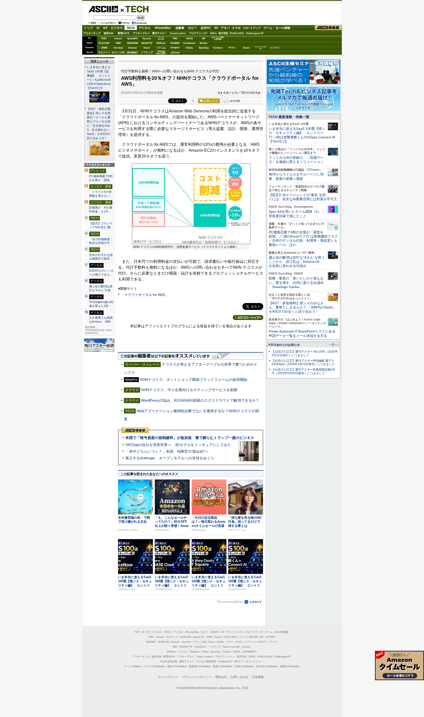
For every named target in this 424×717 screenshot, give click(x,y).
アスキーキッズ (92, 33)
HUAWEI (175, 43)
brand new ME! (231, 646)
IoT (105, 28)
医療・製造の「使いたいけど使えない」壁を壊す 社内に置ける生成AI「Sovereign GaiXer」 (296, 282)
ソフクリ (275, 47)
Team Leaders (205, 656)
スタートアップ (251, 28)
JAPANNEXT (132, 52)
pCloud (175, 52)
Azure (146, 47)
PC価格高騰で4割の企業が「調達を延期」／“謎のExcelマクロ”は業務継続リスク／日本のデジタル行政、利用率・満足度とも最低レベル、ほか (303, 238)
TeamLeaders (178, 33)
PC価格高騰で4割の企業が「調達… (101, 178)
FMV (103, 38)
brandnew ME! (161, 52)
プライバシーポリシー (197, 677)
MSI (175, 38)
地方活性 (223, 33)
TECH (134, 9)
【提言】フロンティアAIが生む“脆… (101, 225)
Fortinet (217, 47)
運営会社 (221, 677)
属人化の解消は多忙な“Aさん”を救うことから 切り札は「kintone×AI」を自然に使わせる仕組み (297, 261)
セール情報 (283, 28)
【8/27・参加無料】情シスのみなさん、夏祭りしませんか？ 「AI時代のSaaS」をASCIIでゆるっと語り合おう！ (302, 307)
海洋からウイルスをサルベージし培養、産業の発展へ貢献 (296, 176)
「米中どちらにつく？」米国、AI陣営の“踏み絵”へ (167, 451)
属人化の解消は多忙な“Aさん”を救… (101, 288)
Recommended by (230, 602)
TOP (137, 632)
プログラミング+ (198, 33)
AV (216, 28)
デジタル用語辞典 (206, 661)
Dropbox (175, 47)
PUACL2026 (237, 33)
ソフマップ (147, 52)
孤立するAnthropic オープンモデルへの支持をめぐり (169, 458)
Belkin (203, 43)
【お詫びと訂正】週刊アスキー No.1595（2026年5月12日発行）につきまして (305, 353)
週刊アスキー (159, 33)
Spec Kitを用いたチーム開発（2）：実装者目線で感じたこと (297, 214)
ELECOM (104, 43)
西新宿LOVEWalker (200, 666)
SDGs (213, 33)
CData (189, 47)
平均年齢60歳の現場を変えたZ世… (101, 304)
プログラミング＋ (225, 656)
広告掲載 (258, 677)
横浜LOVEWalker (177, 666)
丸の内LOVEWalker (267, 666)
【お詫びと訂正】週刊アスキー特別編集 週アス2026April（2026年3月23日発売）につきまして (303, 362)
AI (97, 28)
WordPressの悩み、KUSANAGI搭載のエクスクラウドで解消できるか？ (200, 400)
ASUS (189, 38)
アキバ (225, 28)
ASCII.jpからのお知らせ (284, 344)
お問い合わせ (239, 677)
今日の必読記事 (168, 661)
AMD (118, 43)
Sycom (147, 38)
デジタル (145, 28)
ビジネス (117, 28)
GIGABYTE (146, 43)
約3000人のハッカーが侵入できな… (101, 272)
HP (203, 38)
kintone (132, 47)
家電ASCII (123, 33)
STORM (270, 637)
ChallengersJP (255, 33)
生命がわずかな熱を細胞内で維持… (101, 257)
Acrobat (118, 47)
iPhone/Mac (163, 28)
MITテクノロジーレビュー (248, 661)
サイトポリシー (168, 677)
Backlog (204, 47)
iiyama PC (198, 637)
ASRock (161, 43)
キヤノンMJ (118, 52)
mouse (118, 38)
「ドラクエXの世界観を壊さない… (101, 194)
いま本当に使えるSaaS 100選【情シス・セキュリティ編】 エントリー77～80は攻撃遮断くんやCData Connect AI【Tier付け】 (302, 135)
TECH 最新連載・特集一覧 (288, 117)
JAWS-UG (163, 641)
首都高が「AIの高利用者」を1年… (100, 209)
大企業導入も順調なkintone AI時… (101, 319)
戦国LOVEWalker (290, 666)
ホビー (192, 28)
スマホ (236, 28)
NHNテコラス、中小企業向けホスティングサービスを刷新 (189, 390)
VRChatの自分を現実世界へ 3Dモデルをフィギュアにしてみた (178, 445)
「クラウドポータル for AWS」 (145, 295)
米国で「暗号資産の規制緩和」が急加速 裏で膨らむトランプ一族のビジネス (189, 438)
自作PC (206, 28)
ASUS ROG (132, 43)
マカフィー (104, 52)
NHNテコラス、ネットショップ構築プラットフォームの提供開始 (193, 379)
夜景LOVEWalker (222, 666)
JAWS (104, 47)
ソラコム (161, 47)
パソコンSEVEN (161, 38)
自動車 (179, 28)
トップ (88, 28)
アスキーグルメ (141, 33)
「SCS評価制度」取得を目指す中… (101, 241)
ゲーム (268, 28)
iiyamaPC (132, 38)
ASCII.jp (103, 9)
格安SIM (108, 33)
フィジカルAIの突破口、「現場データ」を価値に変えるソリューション (296, 160)
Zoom (246, 47)
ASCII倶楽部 (328, 28)
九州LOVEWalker (244, 666)
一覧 (192, 100)
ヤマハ (232, 47)
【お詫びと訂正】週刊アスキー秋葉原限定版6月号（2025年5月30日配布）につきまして (303, 371)
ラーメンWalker (132, 666)
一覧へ (333, 344)
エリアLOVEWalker (154, 666)
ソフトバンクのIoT (260, 48)
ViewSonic (189, 43)
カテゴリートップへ (248, 317)
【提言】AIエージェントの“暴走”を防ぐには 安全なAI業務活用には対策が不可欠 (303, 197)
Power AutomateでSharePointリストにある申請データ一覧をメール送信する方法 (302, 333)
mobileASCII (225, 661)
